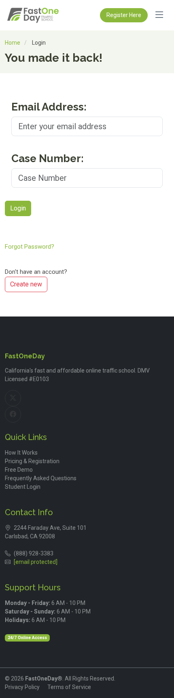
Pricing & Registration (32, 461)
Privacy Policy (22, 687)
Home (12, 42)
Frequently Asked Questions (40, 478)
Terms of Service (69, 687)
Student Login (22, 486)
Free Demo (19, 469)
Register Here (123, 15)
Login (18, 208)
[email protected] (35, 562)
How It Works (21, 452)
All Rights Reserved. (90, 678)
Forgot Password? (29, 246)
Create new (26, 284)
